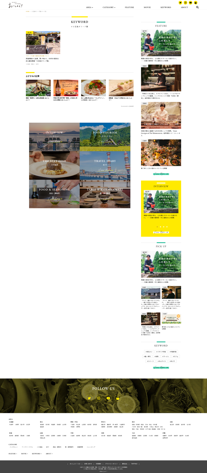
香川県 (103, 435)
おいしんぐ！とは (75, 463)
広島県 (72, 435)
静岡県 (17, 435)
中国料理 (173, 352)
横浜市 (103, 424)
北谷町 (187, 435)
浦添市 (181, 435)
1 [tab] (155, 226)
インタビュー (14, 447)
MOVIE (147, 7)
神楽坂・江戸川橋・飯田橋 (148, 429)
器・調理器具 (69, 447)
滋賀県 (53, 435)
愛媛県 (114, 435)
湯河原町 (109, 427)
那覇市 (164, 435)
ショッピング (91, 447)
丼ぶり (173, 361)
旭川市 (22, 424)
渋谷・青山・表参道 (151, 424)
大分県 (151, 435)
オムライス (162, 361)
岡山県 (84, 435)
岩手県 (47, 424)
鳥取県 (89, 435)
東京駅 (146, 427)
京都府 (42, 435)
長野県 (78, 427)
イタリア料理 (161, 352)
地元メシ (149, 352)
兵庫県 (59, 435)
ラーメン (166, 356)
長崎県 (139, 435)
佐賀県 (145, 435)
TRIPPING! (134, 463)
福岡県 (134, 435)
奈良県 (64, 435)
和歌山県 (42, 438)
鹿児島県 (134, 438)
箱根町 (103, 427)
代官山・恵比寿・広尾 (156, 427)
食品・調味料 (57, 447)
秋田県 (53, 424)
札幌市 (11, 424)
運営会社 (124, 463)
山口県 (95, 435)
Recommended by (125, 106)
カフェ (176, 356)
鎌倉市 (109, 424)
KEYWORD (166, 7)
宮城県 (59, 424)
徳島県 (109, 435)
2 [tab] (158, 226)
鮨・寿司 (148, 356)
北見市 (28, 424)
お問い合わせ (88, 463)
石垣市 (170, 435)
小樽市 (17, 424)
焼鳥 (157, 356)
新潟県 (177, 424)
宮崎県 (156, 435)
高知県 (120, 435)
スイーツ (151, 361)
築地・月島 (135, 429)
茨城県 (72, 427)
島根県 (78, 435)
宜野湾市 (165, 438)
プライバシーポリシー (111, 463)
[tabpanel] (161, 205)
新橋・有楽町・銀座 (138, 424)
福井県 (183, 424)
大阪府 (47, 435)
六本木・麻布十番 (137, 427)
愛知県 (22, 435)
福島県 (42, 427)
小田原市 (122, 424)
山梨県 (84, 424)
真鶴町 (116, 427)
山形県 (64, 424)
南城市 (176, 435)
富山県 (172, 424)
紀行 (47, 447)
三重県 (28, 435)
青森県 (42, 424)
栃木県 (89, 424)
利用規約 (98, 463)
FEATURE (129, 7)
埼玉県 (78, 424)
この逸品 (39, 447)
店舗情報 (80, 447)
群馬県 (95, 424)
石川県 (189, 424)
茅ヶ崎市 (115, 424)
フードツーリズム (27, 447)
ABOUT (184, 7)
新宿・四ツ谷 (161, 429)
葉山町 (121, 427)
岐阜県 (11, 435)
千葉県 (72, 424)
